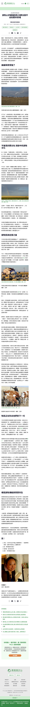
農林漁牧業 (5, 27)
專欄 (11, 22)
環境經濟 (12, 27)
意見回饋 (23, 685)
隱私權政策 (6, 685)
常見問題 (7, 683)
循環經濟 (15, 30)
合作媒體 (15, 683)
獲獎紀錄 (15, 685)
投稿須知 (23, 683)
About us (7, 681)
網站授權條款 (23, 681)
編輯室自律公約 (15, 681)
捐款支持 (19, 675)
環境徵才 (7, 679)
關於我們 (23, 679)
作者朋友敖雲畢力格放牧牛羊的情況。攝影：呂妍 (10, 407)
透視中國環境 (16, 22)
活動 (15, 679)
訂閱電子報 (11, 675)
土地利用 (17, 27)
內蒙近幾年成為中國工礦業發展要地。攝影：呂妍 (10, 106)
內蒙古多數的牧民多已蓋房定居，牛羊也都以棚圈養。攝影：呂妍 (13, 281)
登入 (28, 3)
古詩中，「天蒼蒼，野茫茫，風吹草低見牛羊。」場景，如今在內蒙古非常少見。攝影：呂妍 (15, 201)
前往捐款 (15, 655)
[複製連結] (20, 33)
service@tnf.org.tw (17, 695)
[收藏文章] (9, 33)
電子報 (22, 3)
